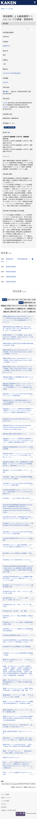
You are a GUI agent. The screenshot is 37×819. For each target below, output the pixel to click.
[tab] (19, 291)
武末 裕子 (6, 91)
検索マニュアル (5, 797)
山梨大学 (5, 82)
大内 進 (5, 103)
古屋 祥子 (6, 107)
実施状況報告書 (11, 266)
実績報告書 (9, 259)
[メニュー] (34, 2)
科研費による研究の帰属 (8, 810)
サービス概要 (5, 794)
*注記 (8, 132)
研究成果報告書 (22, 259)
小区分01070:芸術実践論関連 (11, 73)
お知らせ (3, 804)
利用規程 (3, 807)
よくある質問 (5, 801)
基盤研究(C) (6, 46)
